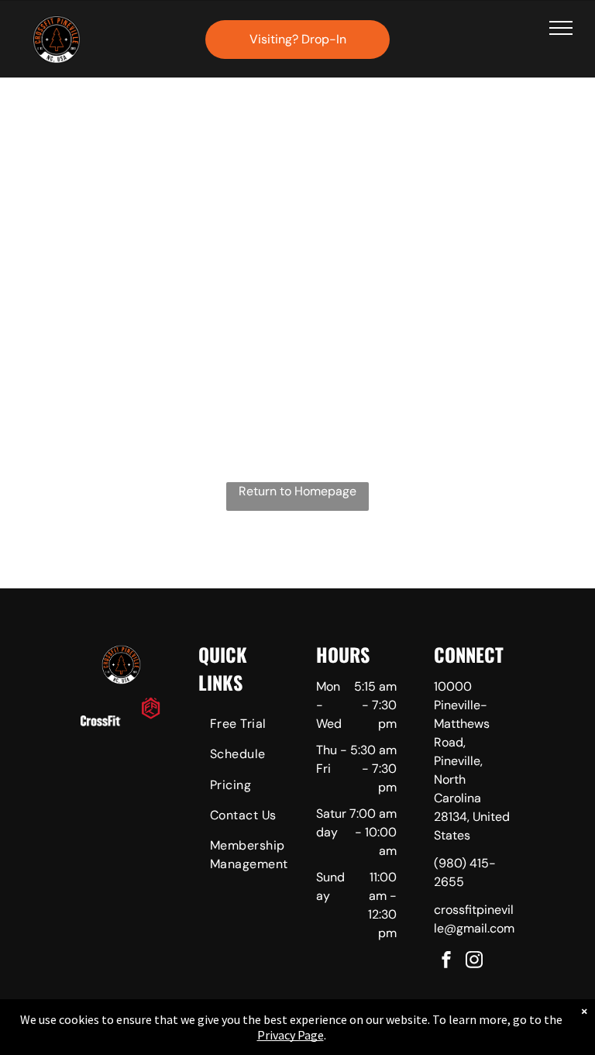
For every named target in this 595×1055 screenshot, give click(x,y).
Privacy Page (290, 1035)
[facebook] (446, 961)
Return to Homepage (297, 491)
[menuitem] (254, 726)
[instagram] (474, 961)
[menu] (561, 28)
